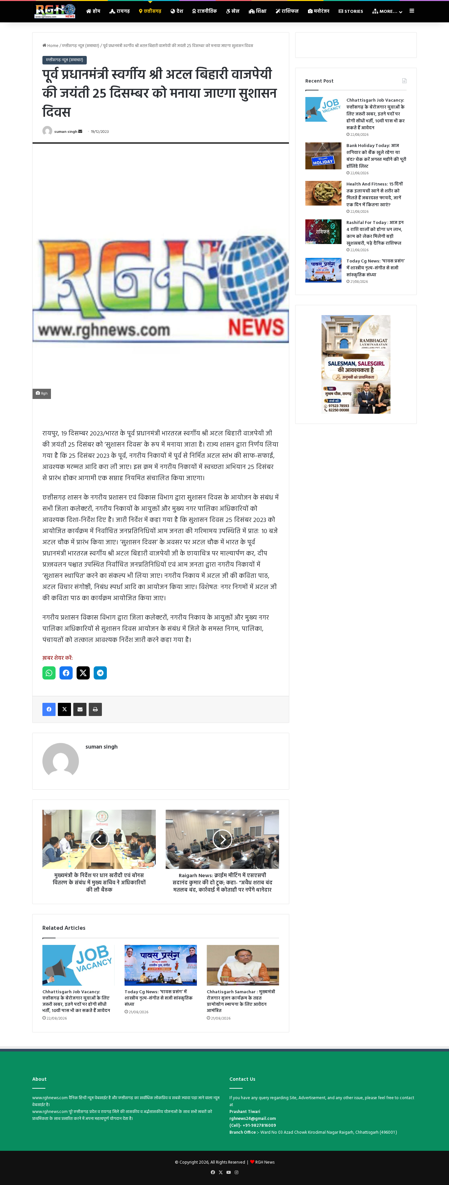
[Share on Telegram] (100, 672)
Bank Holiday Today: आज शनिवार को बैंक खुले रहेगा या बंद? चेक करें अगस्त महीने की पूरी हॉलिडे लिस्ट (376, 156)
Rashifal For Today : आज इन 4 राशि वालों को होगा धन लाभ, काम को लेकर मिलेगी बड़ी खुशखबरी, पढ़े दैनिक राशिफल (375, 233)
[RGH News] (55, 11)
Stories (353, 11)
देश (179, 11)
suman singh (65, 132)
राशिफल (289, 11)
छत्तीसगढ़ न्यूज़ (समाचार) (80, 45)
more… (387, 11)
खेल (235, 11)
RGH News (264, 1162)
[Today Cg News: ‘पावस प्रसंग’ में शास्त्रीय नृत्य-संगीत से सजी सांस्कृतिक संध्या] (161, 965)
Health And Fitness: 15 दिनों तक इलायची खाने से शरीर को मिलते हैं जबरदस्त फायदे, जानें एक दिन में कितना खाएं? (374, 195)
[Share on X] (83, 672)
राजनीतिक (206, 11)
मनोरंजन (321, 11)
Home (52, 45)
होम (95, 11)
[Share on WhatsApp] (49, 672)
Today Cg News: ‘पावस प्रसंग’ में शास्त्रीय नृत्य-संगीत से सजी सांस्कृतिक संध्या (159, 998)
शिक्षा (261, 11)
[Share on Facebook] (66, 672)
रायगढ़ (122, 11)
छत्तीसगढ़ (152, 11)
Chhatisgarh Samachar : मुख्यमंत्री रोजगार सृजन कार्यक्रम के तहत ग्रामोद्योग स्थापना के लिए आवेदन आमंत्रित (241, 1001)
